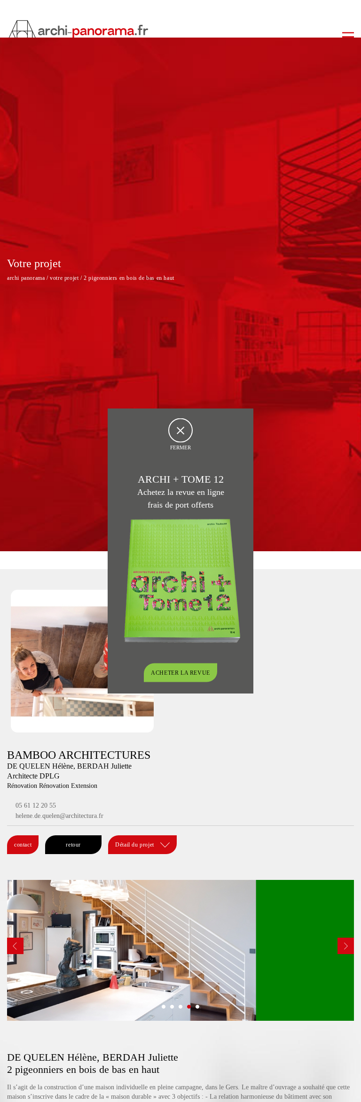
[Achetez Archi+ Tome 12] (181, 580)
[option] (180, 950)
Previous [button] (15, 946)
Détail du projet (135, 844)
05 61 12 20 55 (36, 805)
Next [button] (345, 946)
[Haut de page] (344, 1085)
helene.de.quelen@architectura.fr (59, 815)
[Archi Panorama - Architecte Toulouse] (180, 31)
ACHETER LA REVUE (180, 672)
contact (22, 844)
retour (73, 844)
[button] (163, 1007)
